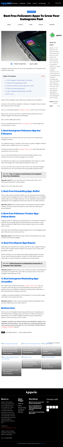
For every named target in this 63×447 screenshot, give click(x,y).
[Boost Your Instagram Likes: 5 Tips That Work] (11, 366)
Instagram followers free (26, 149)
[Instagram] (50, 407)
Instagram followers (24, 110)
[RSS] (56, 407)
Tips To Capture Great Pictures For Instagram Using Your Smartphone (51, 363)
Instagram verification (7, 327)
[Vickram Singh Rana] (11, 64)
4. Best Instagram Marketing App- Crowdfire (19, 91)
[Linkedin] (53, 407)
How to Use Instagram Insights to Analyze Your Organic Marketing (51, 349)
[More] (58, 24)
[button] (49, 3)
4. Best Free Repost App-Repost (15, 88)
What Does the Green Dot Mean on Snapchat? (36, 402)
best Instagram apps (27, 123)
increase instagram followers (25, 332)
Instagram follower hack (31, 285)
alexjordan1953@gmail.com (8, 427)
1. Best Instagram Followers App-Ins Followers (19, 80)
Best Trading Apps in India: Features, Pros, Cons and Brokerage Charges (35, 407)
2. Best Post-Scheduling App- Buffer (16, 83)
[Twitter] (48, 410)
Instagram (31, 11)
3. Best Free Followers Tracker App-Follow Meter (20, 86)
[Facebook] (48, 407)
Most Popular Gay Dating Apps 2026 (36, 412)
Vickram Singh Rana (20, 64)
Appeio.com (42, 443)
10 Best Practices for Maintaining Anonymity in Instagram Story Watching (30, 362)
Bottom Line (10, 94)
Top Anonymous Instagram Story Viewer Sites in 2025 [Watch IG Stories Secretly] (10, 349)
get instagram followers (11, 332)
